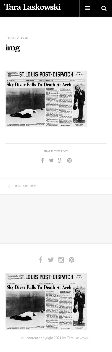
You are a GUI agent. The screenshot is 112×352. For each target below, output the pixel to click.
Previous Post (25, 186)
